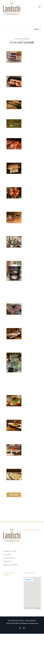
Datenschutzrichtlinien (13, 623)
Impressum (32, 620)
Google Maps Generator (31, 608)
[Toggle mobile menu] (40, 7)
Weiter (36, 29)
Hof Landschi (12, 565)
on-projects (39, 608)
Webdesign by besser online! (29, 623)
